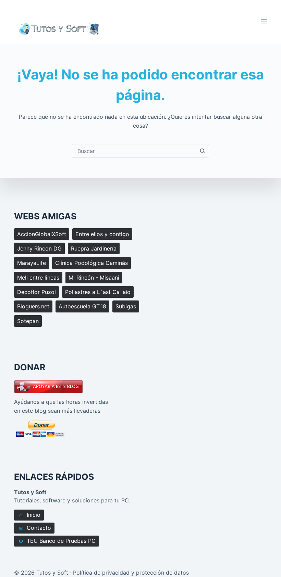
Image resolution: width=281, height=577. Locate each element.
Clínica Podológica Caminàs (91, 262)
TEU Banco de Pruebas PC (57, 540)
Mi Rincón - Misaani (94, 277)
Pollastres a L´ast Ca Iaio (98, 291)
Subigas (125, 306)
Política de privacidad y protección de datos (131, 572)
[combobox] (134, 151)
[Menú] (264, 22)
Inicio (29, 514)
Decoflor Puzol (36, 291)
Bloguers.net (33, 306)
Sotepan (28, 321)
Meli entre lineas (38, 277)
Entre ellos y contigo (102, 234)
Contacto (35, 527)
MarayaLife (31, 262)
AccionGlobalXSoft (41, 234)
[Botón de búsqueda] (202, 150)
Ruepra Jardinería (94, 248)
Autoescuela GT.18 (82, 306)
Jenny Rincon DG (39, 248)
